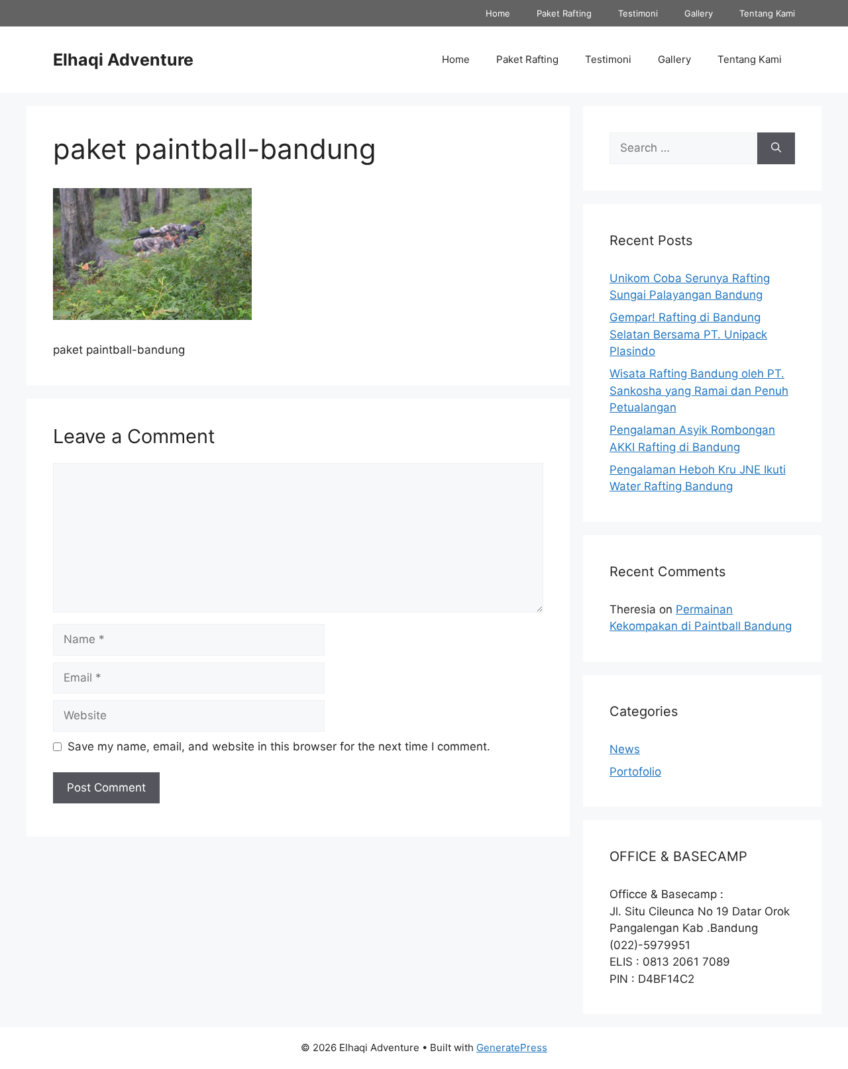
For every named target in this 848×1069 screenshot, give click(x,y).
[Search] (776, 148)
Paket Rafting (564, 13)
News (625, 749)
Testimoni (638, 13)
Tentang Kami (767, 13)
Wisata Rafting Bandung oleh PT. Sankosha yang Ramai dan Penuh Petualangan (699, 390)
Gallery (698, 13)
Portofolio (635, 771)
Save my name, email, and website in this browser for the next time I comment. (279, 746)
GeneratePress (511, 1047)
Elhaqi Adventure (123, 60)
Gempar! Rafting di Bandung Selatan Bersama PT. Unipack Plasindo (688, 334)
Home (498, 13)
